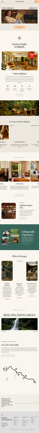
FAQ (23, 419)
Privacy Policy (17, 429)
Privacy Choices (26, 429)
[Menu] (2, 1)
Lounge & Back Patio (19, 142)
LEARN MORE (23, 218)
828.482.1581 (3, 426)
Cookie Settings (12, 429)
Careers (15, 421)
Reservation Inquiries (25, 420)
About (14, 419)
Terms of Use (21, 429)
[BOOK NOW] (19, 60)
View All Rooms (19, 195)
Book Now (19, 297)
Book (36, 1)
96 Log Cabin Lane (4, 424)
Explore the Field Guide (8, 355)
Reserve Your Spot (26, 243)
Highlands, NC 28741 (4, 425)
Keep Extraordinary (17, 420)
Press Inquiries (24, 421)
